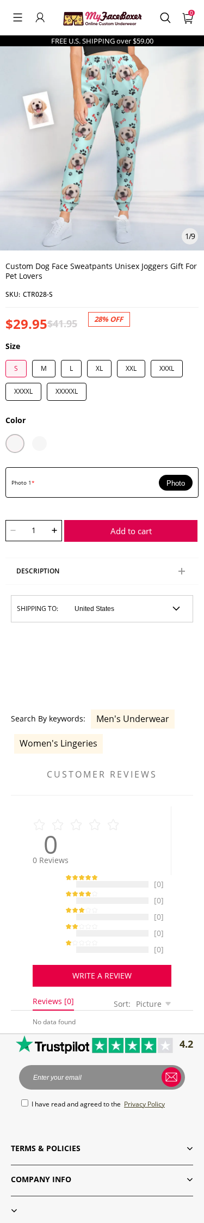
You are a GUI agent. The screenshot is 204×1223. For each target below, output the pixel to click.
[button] (17, 17)
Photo (175, 483)
